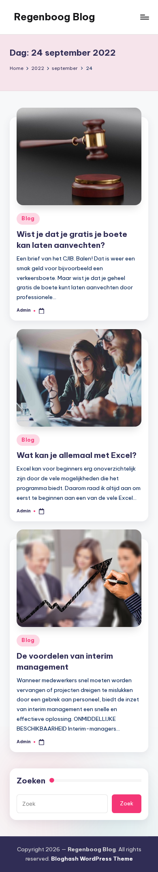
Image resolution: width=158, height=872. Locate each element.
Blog (28, 218)
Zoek (126, 803)
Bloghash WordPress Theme (92, 858)
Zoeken (31, 780)
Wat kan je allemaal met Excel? (77, 455)
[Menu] (144, 17)
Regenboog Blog (54, 17)
